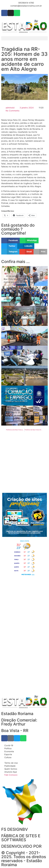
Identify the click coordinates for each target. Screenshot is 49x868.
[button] (24, 38)
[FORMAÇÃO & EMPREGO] (24, 356)
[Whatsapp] (17, 13)
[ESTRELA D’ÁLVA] (24, 336)
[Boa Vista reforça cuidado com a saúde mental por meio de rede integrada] (24, 276)
